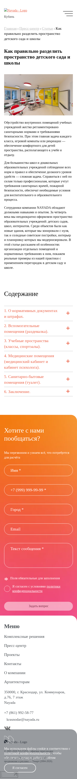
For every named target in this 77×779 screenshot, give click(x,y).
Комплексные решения (24, 636)
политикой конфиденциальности (27, 753)
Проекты (12, 654)
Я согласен (20, 768)
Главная (10, 28)
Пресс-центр (29, 28)
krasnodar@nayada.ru (23, 719)
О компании (14, 672)
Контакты (12, 663)
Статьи (47, 28)
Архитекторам (17, 681)
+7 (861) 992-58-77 (18, 713)
